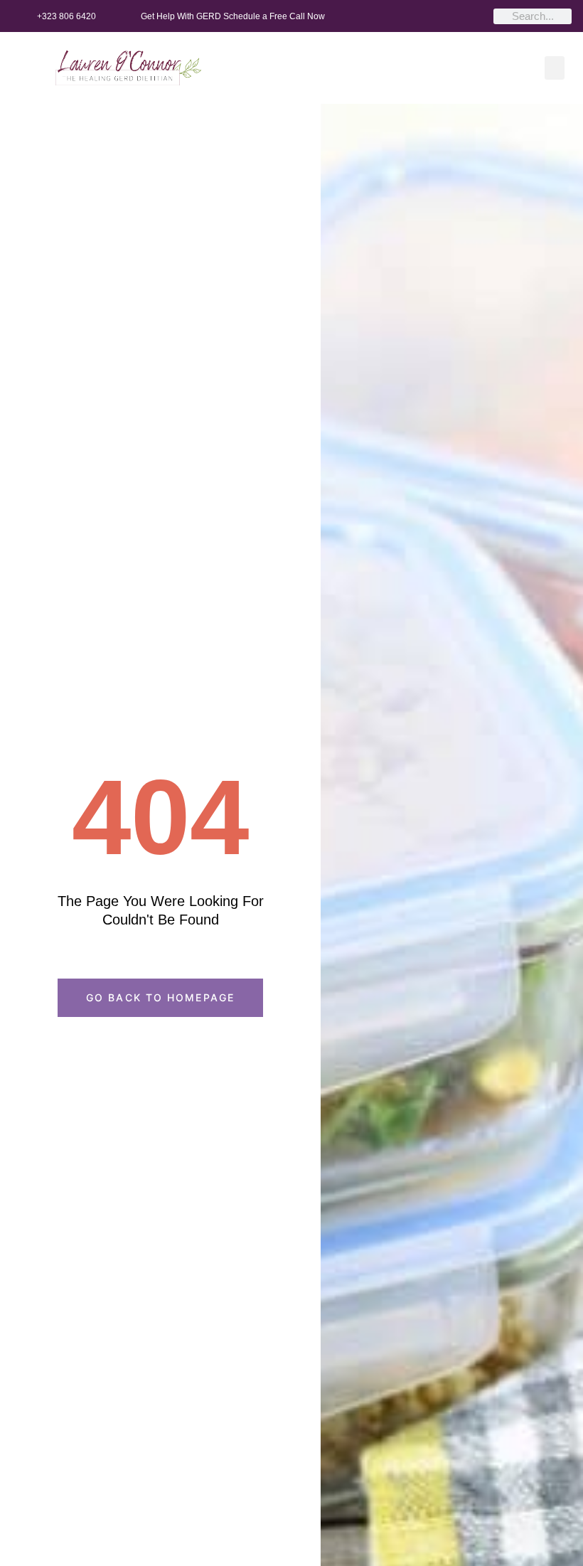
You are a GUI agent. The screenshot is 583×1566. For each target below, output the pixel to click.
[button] (555, 68)
